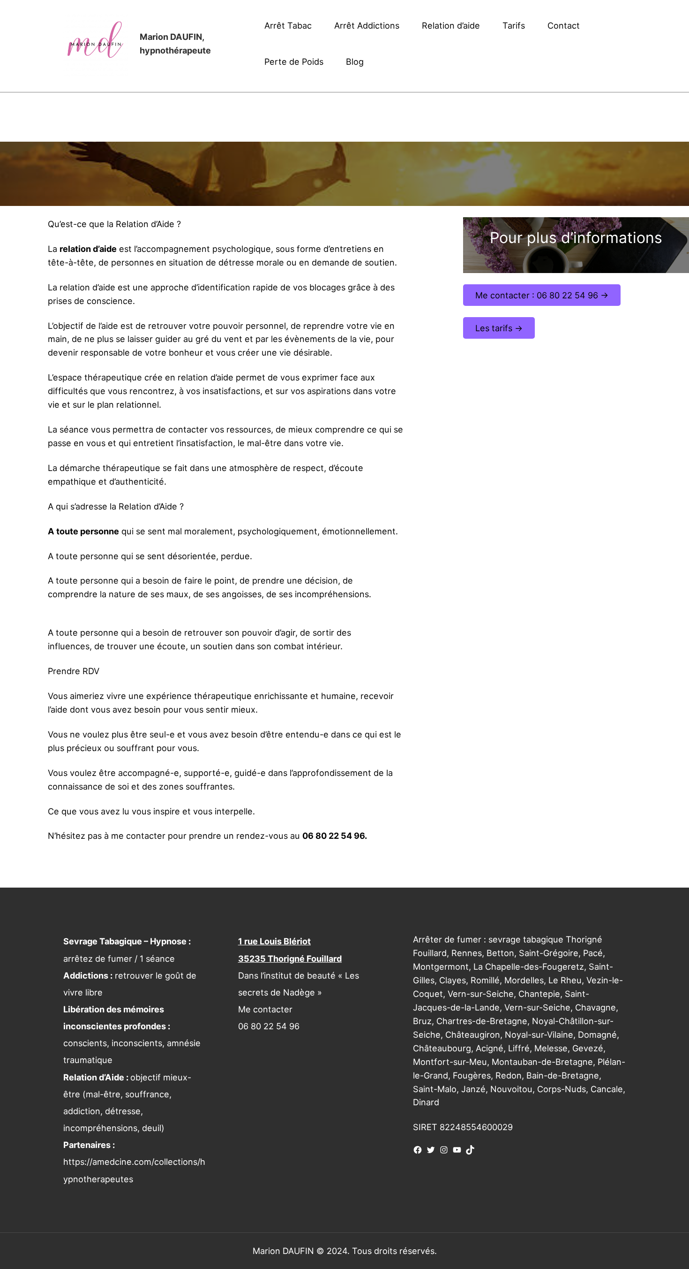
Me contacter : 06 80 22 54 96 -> (541, 295)
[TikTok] (470, 1150)
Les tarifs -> (499, 328)
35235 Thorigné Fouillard (290, 958)
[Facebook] (417, 1150)
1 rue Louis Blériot (274, 941)
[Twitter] (430, 1150)
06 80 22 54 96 (269, 1026)
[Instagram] (444, 1150)
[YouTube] (457, 1150)
